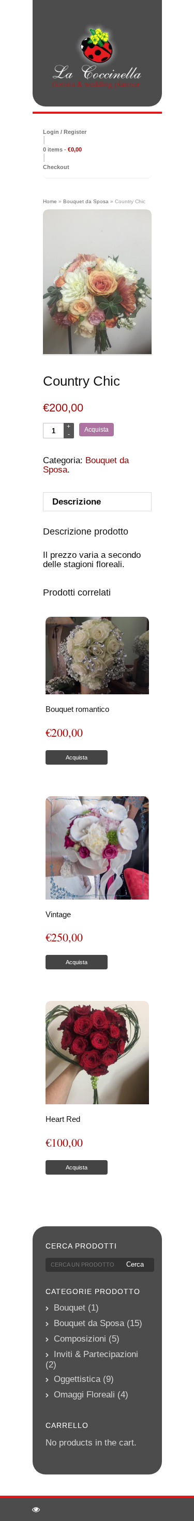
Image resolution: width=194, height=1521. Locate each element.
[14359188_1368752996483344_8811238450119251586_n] (97, 282)
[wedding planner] (97, 56)
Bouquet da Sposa (86, 201)
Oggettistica (77, 1379)
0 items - (62, 149)
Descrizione (76, 502)
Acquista (96, 429)
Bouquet (69, 1308)
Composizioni (80, 1339)
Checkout (56, 167)
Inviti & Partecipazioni (96, 1354)
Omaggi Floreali (84, 1395)
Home (50, 201)
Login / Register (64, 132)
